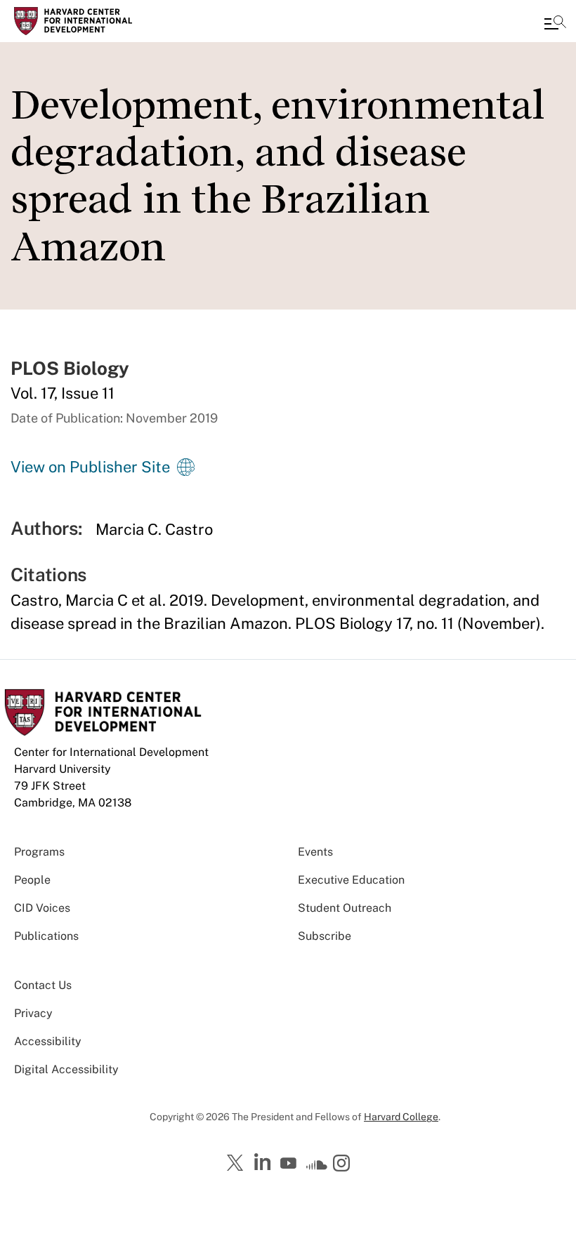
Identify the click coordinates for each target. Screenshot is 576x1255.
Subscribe (324, 936)
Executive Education (351, 880)
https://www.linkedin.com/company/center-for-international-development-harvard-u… (264, 1162)
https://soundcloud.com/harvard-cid (316, 1168)
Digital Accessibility (66, 1069)
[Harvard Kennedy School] (95, 21)
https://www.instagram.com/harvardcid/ (343, 1164)
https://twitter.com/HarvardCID (237, 1164)
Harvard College (401, 1116)
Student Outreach (344, 908)
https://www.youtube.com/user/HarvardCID (290, 1163)
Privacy (33, 1013)
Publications (46, 936)
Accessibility (47, 1041)
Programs (39, 851)
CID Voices (42, 908)
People (32, 880)
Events (315, 851)
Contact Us (43, 985)
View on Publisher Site (90, 467)
